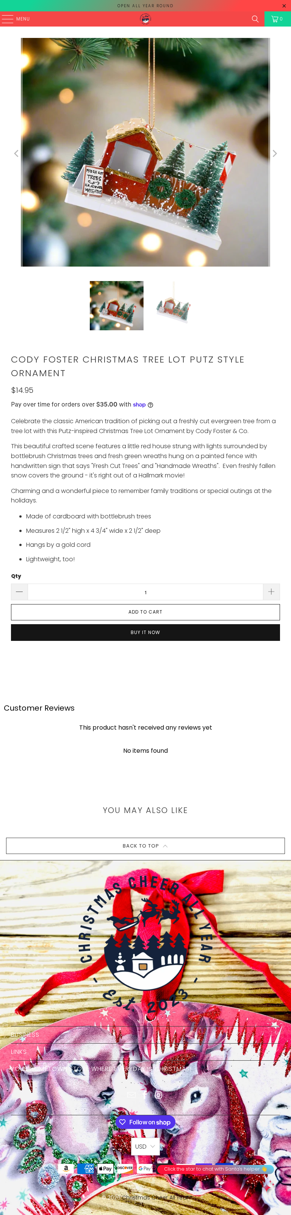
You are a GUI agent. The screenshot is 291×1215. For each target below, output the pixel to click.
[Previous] (17, 154)
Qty (16, 576)
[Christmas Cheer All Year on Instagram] (158, 1096)
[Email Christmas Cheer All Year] (131, 1096)
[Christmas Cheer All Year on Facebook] (145, 1096)
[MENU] (4, 19)
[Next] (274, 154)
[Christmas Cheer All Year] (145, 19)
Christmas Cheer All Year (155, 1197)
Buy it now (145, 632)
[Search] (255, 19)
